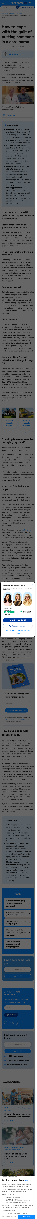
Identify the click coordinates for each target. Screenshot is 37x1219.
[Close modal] (31, 585)
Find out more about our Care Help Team (18, 632)
